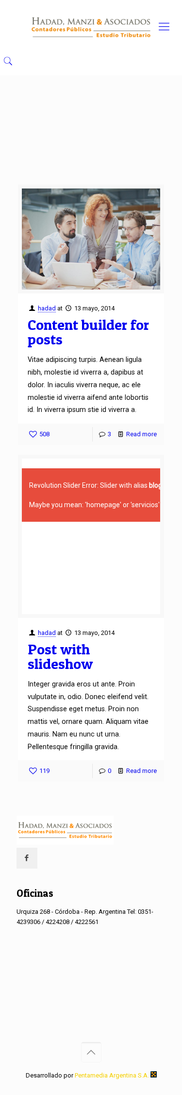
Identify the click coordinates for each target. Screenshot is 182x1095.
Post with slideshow (60, 656)
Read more (141, 434)
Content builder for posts (88, 332)
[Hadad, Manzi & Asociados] (91, 26)
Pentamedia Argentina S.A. (112, 1075)
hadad (47, 308)
